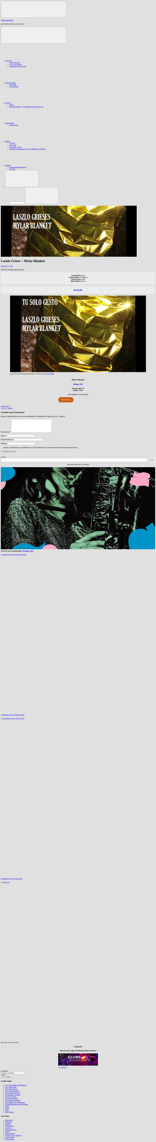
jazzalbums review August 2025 (11, 879)
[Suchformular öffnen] (22, 178)
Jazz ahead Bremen (11, 1098)
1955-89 (12, 143)
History (7, 141)
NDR (7, 1108)
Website (4, 443)
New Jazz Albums (15, 64)
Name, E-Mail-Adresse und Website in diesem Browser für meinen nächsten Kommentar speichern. (40, 447)
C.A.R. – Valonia (7, 408)
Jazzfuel (8, 1124)
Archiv (3, 1075)
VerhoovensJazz (7, 20)
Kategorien (4, 1071)
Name (3, 436)
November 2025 (28, 551)
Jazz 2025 (8, 61)
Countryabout (9, 123)
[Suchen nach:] (15, 203)
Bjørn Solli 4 (5, 406)
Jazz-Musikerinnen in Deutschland (16, 1104)
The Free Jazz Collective (13, 1135)
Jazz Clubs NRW (11, 1087)
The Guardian (9, 1139)
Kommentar (6, 432)
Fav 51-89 (12, 145)
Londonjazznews (11, 1130)
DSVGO (12, 169)
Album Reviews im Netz (17, 66)
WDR (7, 1106)
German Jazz (13, 125)
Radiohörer (9, 1120)
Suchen (3, 457)
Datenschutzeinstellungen (17, 167)
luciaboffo (78, 290)
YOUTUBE (50, 374)
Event (11, 266)
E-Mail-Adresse (7, 440)
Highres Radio (10, 1133)
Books (11, 105)
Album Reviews (14, 62)
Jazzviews (8, 1128)
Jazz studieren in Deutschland (15, 1102)
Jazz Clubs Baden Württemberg (15, 1085)
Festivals (8, 103)
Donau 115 (78, 384)
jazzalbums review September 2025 (13, 715)
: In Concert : (62, 1067)
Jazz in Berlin (13, 86)
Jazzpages (8, 1122)
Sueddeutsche (9, 1137)
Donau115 (4, 266)
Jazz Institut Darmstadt (12, 1100)
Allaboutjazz (9, 1126)
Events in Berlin (10, 83)
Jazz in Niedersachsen (12, 1093)
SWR (7, 1110)
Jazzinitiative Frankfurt (12, 1095)
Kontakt (8, 165)
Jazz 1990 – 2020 (15, 147)
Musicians (12, 85)
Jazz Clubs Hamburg (12, 1091)
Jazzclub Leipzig (10, 1097)
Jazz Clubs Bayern (11, 1089)
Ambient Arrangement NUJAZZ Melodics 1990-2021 (27, 149)
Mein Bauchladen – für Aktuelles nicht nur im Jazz (26, 107)
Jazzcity (7, 1132)
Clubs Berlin (66, 400)
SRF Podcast (9, 1112)
